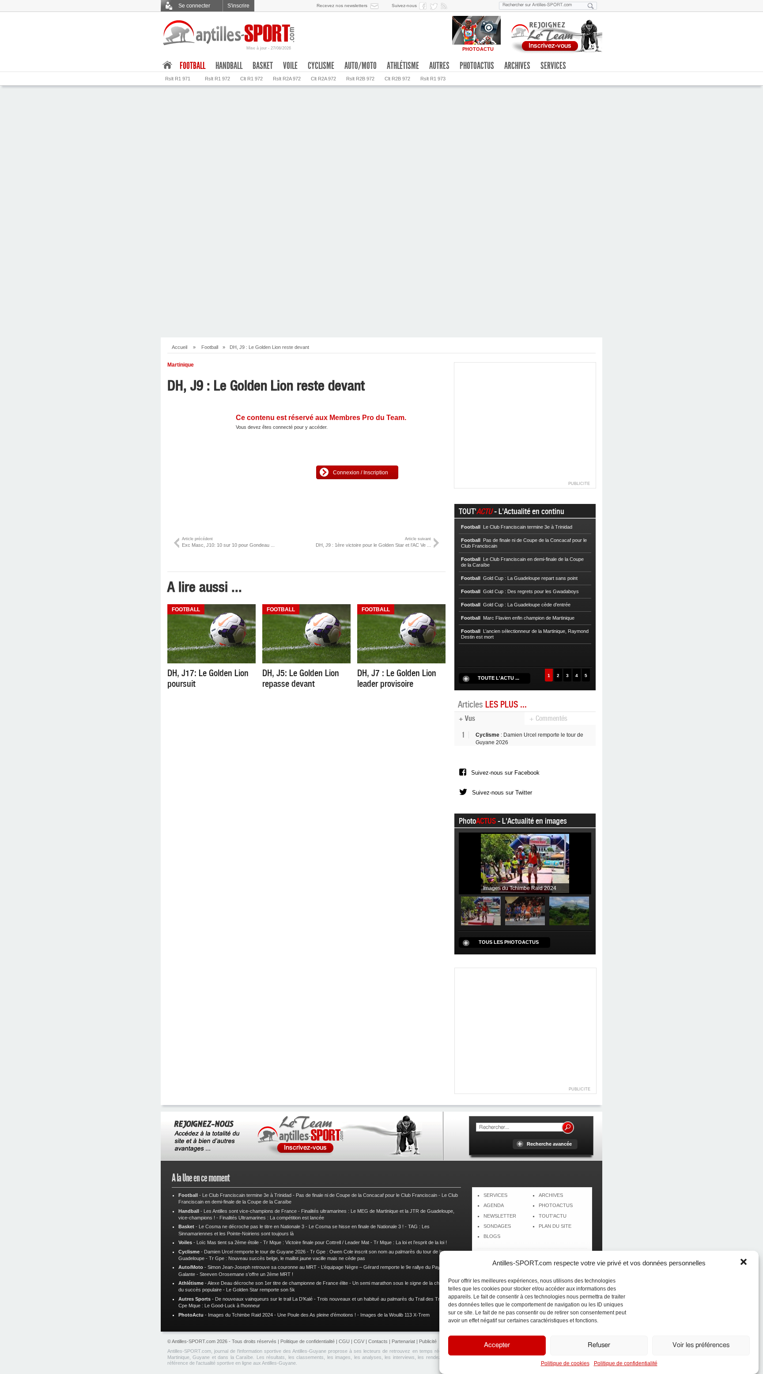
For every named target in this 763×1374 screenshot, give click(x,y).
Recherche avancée (549, 1144)
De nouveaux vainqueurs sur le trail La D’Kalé (264, 1299)
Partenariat (403, 1341)
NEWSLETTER (499, 1216)
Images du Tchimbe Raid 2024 (240, 1314)
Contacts (378, 1341)
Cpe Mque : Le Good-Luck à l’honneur (219, 1305)
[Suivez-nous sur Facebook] (424, 5)
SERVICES (495, 1195)
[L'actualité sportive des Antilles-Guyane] (229, 32)
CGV (359, 1341)
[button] (744, 1262)
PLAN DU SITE (555, 1226)
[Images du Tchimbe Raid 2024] (525, 863)
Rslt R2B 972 (360, 78)
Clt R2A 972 (323, 78)
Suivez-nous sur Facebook (505, 772)
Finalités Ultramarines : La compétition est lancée (271, 1217)
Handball (228, 66)
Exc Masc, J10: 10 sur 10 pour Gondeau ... (228, 542)
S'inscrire (238, 6)
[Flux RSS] (445, 5)
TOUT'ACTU (553, 1216)
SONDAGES (497, 1226)
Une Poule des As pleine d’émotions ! (316, 1314)
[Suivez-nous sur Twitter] (435, 5)
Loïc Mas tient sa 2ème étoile (227, 1242)
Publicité (428, 1341)
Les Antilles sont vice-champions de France (250, 1211)
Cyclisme (321, 66)
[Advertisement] (381, 152)
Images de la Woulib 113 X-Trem (395, 1314)
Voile (290, 66)
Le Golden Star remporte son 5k (260, 1289)
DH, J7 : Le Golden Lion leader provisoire (396, 678)
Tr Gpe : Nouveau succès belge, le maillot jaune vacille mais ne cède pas (287, 1258)
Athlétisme (403, 66)
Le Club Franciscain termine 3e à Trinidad (246, 1195)
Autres (439, 66)
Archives (517, 66)
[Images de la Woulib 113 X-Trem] (569, 911)
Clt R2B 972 (397, 78)
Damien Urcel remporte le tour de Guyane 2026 (255, 1251)
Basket (263, 66)
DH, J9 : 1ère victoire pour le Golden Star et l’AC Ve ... (373, 542)
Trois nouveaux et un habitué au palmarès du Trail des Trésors (384, 1299)
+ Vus (467, 718)
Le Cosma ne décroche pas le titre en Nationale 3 (251, 1226)
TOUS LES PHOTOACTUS (509, 942)
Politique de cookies (565, 1363)
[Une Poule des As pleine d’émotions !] (525, 911)
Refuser (599, 1345)
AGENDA (493, 1205)
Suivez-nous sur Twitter (502, 792)
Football (209, 347)
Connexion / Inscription (360, 472)
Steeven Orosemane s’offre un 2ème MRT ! (246, 1274)
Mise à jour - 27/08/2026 (268, 48)
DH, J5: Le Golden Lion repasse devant (300, 678)
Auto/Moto (360, 66)
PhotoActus (477, 66)
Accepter (497, 1345)
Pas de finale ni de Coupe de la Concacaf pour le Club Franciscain (366, 1195)
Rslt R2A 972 (287, 78)
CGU (344, 1341)
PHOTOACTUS (556, 1205)
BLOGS (491, 1236)
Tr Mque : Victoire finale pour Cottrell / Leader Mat (316, 1242)
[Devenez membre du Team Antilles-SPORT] (553, 34)
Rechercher (568, 1127)
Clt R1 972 (251, 78)
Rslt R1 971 (177, 78)
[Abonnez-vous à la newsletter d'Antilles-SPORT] (376, 5)
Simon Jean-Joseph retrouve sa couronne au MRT (262, 1267)
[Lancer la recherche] (590, 5)
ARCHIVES (551, 1195)
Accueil (179, 347)
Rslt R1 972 (217, 78)
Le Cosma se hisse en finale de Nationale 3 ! (356, 1226)
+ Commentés (548, 718)
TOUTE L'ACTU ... (498, 678)
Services (553, 66)
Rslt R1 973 (433, 78)
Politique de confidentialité (625, 1363)
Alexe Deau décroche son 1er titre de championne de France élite (278, 1283)
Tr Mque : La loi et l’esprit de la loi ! (410, 1242)
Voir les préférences (700, 1345)
